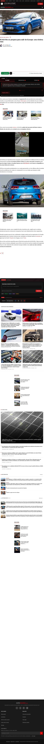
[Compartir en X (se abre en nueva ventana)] (11, 73)
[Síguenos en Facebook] (15, 300)
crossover (38, 236)
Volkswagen (23, 100)
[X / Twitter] (20, 708)
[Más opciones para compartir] (14, 73)
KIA (1, 104)
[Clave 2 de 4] (21, 90)
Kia (2, 253)
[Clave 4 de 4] (24, 90)
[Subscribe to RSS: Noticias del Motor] (10, 37)
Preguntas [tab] (21, 80)
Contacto (24, 716)
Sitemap (2, 725)
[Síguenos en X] (18, 300)
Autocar (14, 127)
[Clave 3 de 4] (22, 90)
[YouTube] (27, 708)
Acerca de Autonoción (27, 714)
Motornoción (3, 714)
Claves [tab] (7, 80)
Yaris (25, 238)
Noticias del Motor (4, 37)
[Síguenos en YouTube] (24, 300)
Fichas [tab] (36, 80)
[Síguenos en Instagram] (21, 300)
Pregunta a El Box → (5, 92)
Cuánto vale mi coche (5, 722)
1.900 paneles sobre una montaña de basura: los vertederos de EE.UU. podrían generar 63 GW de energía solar (32, 365)
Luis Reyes (7, 45)
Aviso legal (24, 719)
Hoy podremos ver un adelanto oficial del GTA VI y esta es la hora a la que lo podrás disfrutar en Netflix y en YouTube (22, 467)
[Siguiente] (42, 90)
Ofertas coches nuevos (5, 719)
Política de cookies (26, 722)
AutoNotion (3, 716)
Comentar (39, 290)
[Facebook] (16, 708)
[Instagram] (23, 708)
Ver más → (41, 474)
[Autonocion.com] (7, 7)
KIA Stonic (26, 163)
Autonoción (8, 741)
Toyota (11, 238)
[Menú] (42, 7)
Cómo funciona (22, 95)
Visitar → (41, 297)
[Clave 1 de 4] (19, 90)
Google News (10, 300)
